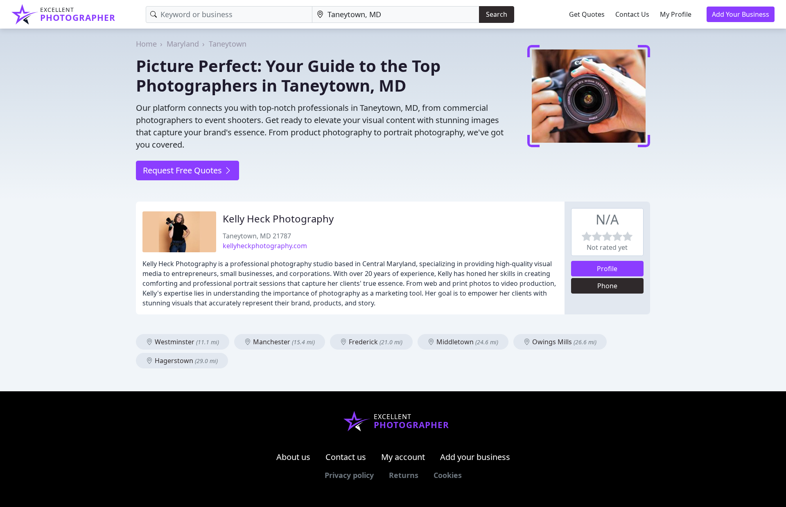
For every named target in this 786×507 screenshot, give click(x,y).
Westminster (186, 341)
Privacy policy (349, 475)
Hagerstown (185, 360)
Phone (607, 285)
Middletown (466, 341)
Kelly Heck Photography (278, 218)
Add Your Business (740, 14)
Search (496, 14)
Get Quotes (587, 14)
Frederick (374, 341)
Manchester (283, 341)
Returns (403, 475)
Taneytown (227, 44)
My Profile (675, 14)
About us (293, 456)
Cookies (448, 475)
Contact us (345, 456)
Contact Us (632, 14)
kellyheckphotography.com (265, 245)
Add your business (475, 456)
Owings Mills (563, 341)
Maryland (183, 44)
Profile (607, 268)
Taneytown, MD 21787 (257, 235)
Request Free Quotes (183, 170)
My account (403, 456)
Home (146, 44)
